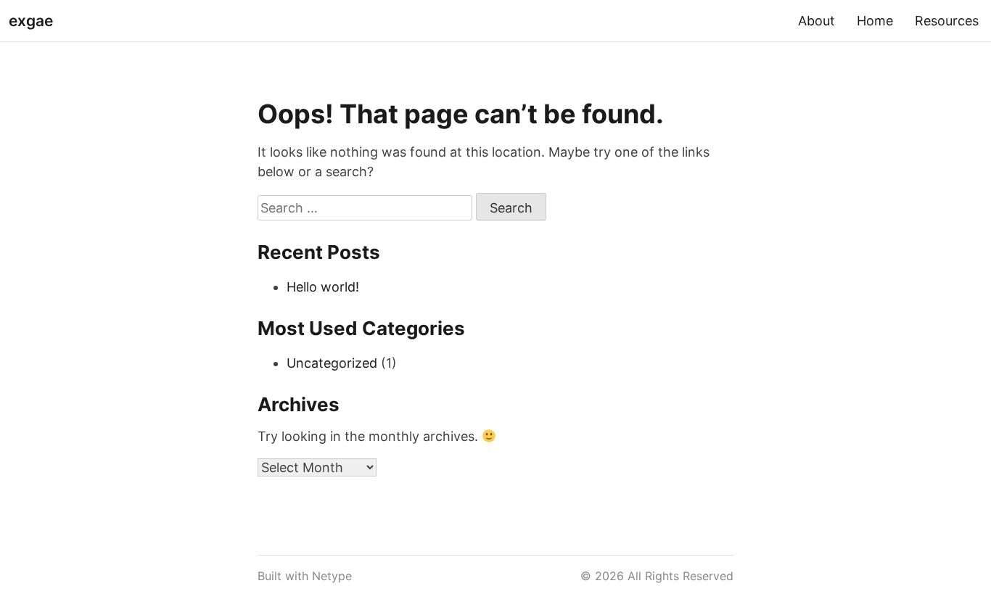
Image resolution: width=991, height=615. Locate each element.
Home (875, 20)
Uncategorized (332, 363)
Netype (332, 576)
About (816, 20)
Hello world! (323, 286)
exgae (31, 21)
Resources (947, 20)
